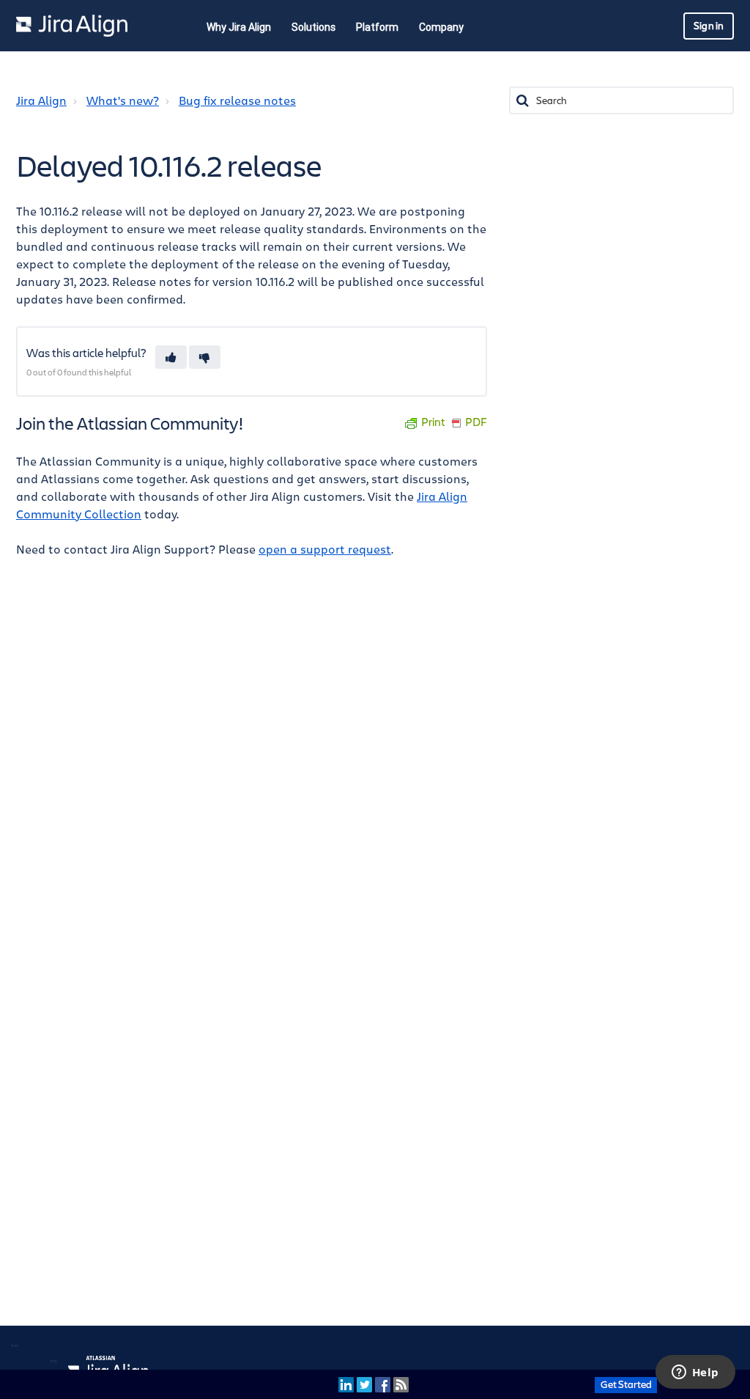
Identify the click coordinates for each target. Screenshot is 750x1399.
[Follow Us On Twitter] (364, 1384)
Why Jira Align (239, 27)
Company (441, 27)
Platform (377, 27)
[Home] (71, 26)
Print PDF (454, 423)
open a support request (325, 550)
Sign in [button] (709, 26)
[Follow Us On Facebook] (382, 1384)
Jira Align (41, 101)
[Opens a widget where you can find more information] (695, 1373)
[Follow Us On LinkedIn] (346, 1384)
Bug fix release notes (237, 101)
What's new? (122, 101)
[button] (171, 357)
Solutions (313, 27)
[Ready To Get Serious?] (626, 1384)
